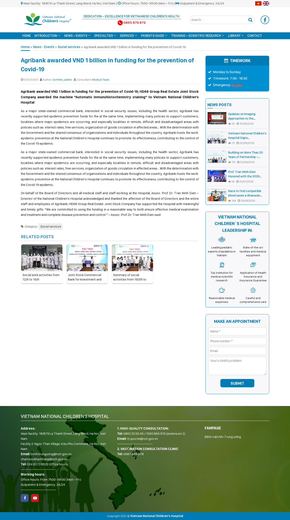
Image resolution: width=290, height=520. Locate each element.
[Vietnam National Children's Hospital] (47, 19)
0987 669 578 (133, 454)
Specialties (103, 36)
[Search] (250, 20)
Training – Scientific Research (196, 36)
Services (127, 36)
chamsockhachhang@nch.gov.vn (44, 459)
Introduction (45, 36)
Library (234, 36)
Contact (254, 36)
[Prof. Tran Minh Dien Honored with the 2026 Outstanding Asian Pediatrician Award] (217, 176)
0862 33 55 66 (133, 434)
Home (26, 36)
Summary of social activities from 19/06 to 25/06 (129, 279)
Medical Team (100, 79)
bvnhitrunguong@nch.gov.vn (51, 454)
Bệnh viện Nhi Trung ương (223, 437)
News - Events (43, 47)
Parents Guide (152, 36)
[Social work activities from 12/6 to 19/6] (41, 257)
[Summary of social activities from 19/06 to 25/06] (132, 257)
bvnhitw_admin (62, 79)
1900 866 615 (156, 434)
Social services (69, 47)
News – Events (75, 36)
